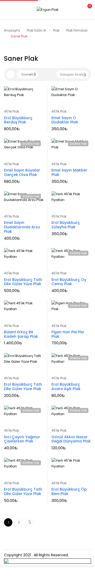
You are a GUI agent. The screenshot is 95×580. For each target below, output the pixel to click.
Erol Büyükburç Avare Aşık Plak (65, 386)
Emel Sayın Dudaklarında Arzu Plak (22, 227)
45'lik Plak (11, 111)
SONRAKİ (29, 522)
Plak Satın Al (36, 30)
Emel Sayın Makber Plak (69, 172)
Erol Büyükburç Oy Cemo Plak (68, 282)
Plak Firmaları (77, 30)
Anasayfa (12, 30)
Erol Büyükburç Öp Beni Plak (69, 491)
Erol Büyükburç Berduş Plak (18, 120)
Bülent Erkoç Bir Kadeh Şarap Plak (21, 334)
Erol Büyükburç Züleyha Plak (65, 225)
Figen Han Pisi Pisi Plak (67, 334)
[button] (86, 9)
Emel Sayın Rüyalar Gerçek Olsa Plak (22, 172)
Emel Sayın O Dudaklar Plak (64, 120)
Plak (56, 30)
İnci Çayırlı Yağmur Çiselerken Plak (22, 439)
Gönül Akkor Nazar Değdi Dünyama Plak (71, 439)
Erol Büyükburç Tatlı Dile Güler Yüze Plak (23, 282)
